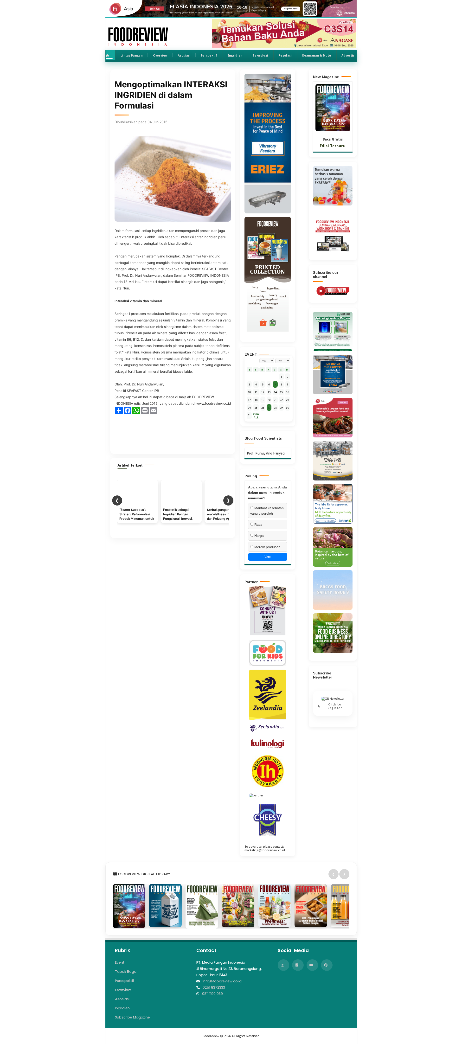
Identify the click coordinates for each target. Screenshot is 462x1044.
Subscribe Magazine (132, 1017)
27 (269, 407)
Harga (258, 536)
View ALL (256, 415)
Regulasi (285, 55)
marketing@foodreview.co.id (264, 850)
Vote (267, 557)
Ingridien (235, 55)
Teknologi (260, 55)
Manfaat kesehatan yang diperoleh (267, 510)
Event (119, 962)
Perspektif (209, 55)
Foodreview (211, 1036)
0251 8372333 (214, 987)
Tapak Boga (125, 971)
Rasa (257, 524)
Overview (160, 55)
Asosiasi (184, 55)
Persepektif (124, 980)
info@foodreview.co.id (222, 981)
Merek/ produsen (266, 547)
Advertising (350, 55)
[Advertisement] (173, 432)
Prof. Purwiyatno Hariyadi (266, 453)
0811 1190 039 (212, 993)
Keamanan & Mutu (316, 55)
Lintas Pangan (132, 55)
